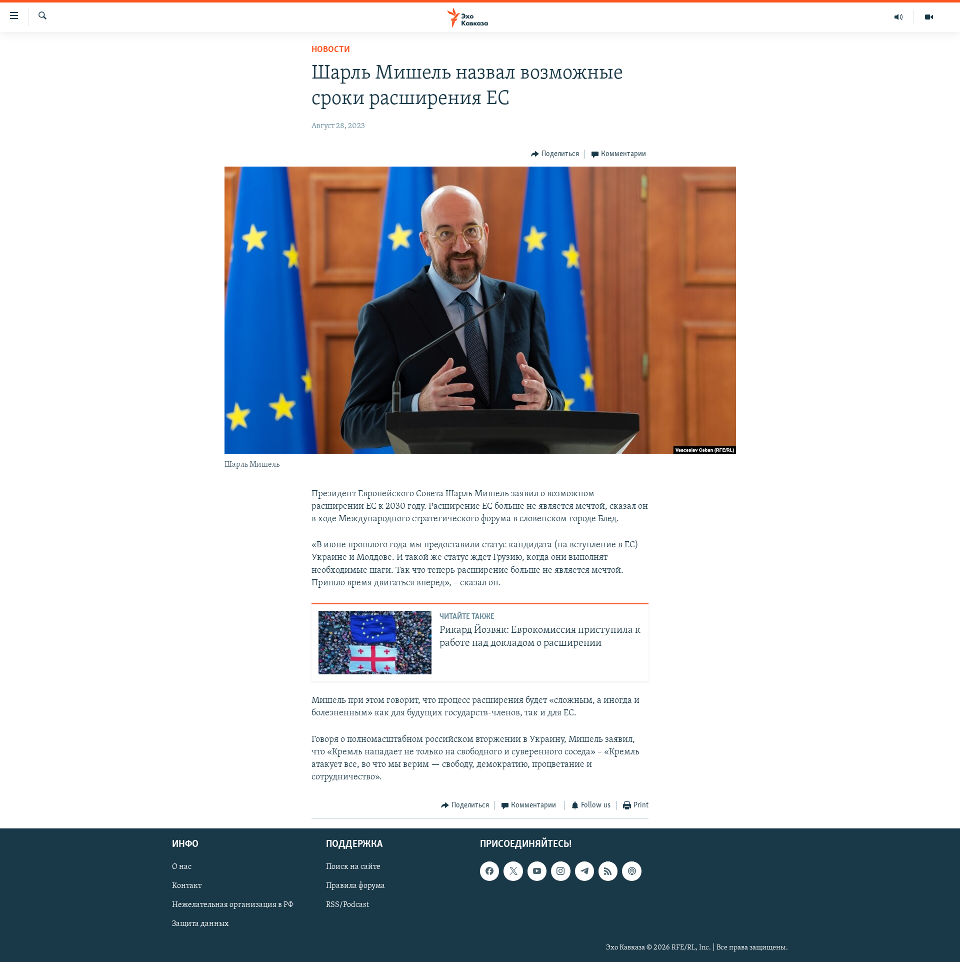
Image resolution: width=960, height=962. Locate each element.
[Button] (555, 154)
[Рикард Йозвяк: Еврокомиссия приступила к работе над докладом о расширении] (375, 642)
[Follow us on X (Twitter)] (513, 870)
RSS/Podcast (347, 905)
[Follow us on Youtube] (537, 870)
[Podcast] (631, 870)
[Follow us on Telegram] (584, 870)
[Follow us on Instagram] (560, 870)
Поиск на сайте (353, 867)
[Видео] (929, 17)
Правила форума (355, 886)
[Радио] (899, 17)
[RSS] (608, 870)
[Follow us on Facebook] (489, 870)
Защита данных (200, 924)
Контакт (187, 886)
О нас (182, 867)
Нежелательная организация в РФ (233, 905)
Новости (331, 50)
